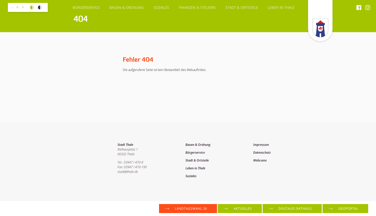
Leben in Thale (281, 7)
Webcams (260, 160)
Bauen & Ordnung (126, 7)
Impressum (261, 144)
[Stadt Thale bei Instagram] (365, 7)
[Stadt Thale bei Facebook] (358, 7)
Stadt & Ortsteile (241, 7)
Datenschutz (262, 152)
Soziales (161, 7)
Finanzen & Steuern (197, 7)
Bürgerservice (86, 7)
